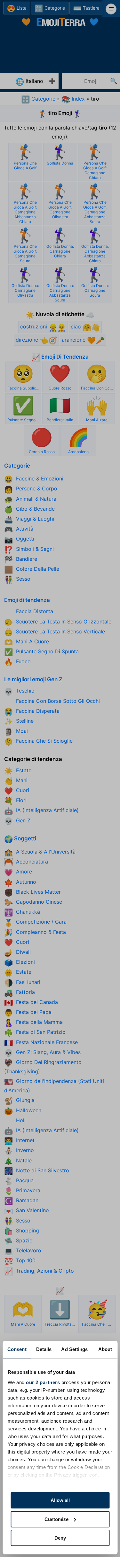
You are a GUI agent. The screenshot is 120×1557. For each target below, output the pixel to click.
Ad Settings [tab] (74, 1349)
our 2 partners (43, 1382)
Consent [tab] (17, 1349)
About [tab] (105, 1349)
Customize (56, 1519)
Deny (60, 1538)
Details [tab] (44, 1349)
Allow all (60, 1500)
